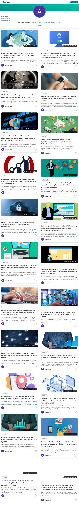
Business (44, 352)
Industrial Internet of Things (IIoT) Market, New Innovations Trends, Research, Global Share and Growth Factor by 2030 (57, 185)
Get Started (74, 2)
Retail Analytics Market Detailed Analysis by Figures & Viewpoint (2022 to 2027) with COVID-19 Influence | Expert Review (59, 444)
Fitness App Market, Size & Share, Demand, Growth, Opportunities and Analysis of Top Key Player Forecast (58, 99)
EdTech (44, 136)
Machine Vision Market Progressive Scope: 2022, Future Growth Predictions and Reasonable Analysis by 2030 (19, 440)
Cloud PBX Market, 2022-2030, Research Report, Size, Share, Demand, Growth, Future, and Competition (18, 224)
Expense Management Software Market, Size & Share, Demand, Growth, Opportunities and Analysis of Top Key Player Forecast (59, 271)
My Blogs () (39, 25)
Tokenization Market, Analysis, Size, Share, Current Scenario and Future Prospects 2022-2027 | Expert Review (58, 314)
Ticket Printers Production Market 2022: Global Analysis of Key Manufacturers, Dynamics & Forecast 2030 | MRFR (17, 483)
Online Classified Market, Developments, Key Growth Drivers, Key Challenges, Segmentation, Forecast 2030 (19, 268)
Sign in (66, 2)
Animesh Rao (48, 67)
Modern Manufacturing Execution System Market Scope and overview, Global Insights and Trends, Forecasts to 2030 (18, 55)
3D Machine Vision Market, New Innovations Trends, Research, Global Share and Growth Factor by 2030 (19, 96)
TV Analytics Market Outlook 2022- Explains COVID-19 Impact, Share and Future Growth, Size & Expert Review (59, 358)
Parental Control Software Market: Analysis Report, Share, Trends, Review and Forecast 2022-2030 (18, 398)
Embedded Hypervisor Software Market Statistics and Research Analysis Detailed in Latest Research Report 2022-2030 (58, 401)
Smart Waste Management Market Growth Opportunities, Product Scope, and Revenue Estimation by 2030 (56, 142)
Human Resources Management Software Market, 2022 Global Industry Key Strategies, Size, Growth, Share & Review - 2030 (18, 312)
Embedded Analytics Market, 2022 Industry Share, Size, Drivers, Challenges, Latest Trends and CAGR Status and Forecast (18, 181)
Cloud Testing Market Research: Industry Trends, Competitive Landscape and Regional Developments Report (19, 355)
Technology (45, 50)
